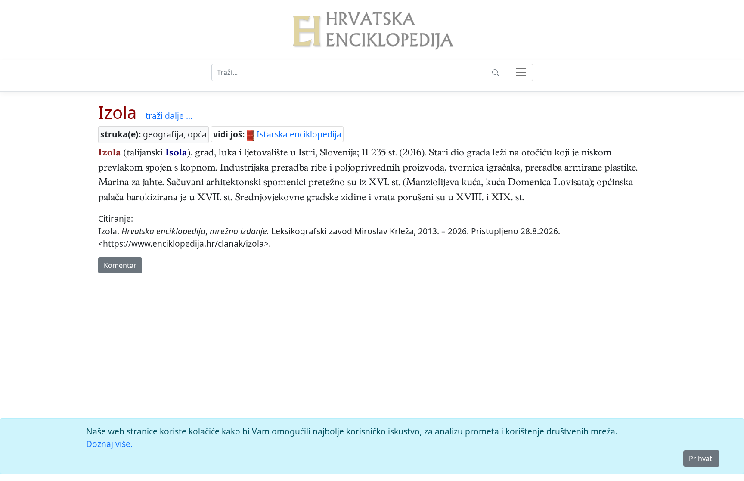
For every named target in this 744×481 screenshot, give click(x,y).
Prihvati (701, 458)
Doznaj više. (109, 444)
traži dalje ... (169, 115)
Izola (117, 112)
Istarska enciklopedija (297, 134)
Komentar (120, 265)
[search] (521, 72)
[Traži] (496, 72)
